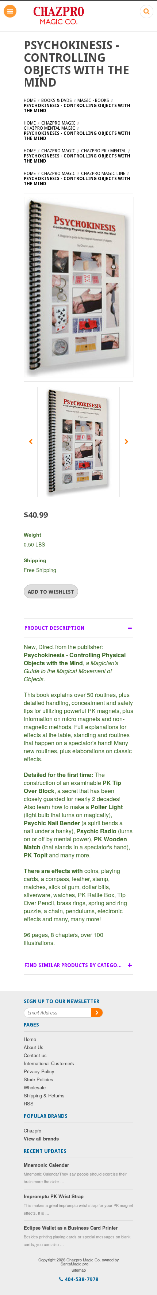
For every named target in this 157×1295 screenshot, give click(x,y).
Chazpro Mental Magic (49, 128)
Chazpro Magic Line (103, 173)
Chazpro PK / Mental (103, 150)
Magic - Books (93, 100)
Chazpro (32, 1130)
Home (30, 100)
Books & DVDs (56, 100)
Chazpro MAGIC (58, 123)
